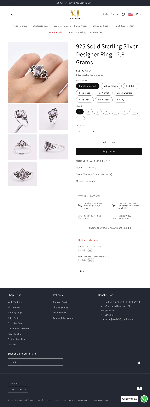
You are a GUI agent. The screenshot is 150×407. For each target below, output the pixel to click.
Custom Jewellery (16, 339)
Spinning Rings (15, 312)
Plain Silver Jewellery (18, 328)
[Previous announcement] (8, 3)
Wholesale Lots (15, 307)
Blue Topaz (85, 99)
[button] (11, 14)
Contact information (100, 400)
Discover (12, 344)
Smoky (120, 99)
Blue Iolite (84, 92)
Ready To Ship (15, 333)
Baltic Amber (14, 318)
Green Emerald (124, 92)
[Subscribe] (59, 362)
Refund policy (83, 400)
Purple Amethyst (87, 85)
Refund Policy (60, 312)
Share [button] (82, 271)
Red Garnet (103, 92)
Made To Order (15, 302)
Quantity (80, 125)
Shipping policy (53, 400)
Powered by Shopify (36, 400)
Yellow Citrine (111, 85)
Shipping (80, 75)
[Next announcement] (141, 3)
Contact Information (63, 318)
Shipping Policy (60, 307)
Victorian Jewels (21, 400)
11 (80, 118)
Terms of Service (61, 302)
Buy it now (109, 151)
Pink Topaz (104, 99)
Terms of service (68, 400)
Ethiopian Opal (15, 323)
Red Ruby (131, 85)
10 (134, 111)
